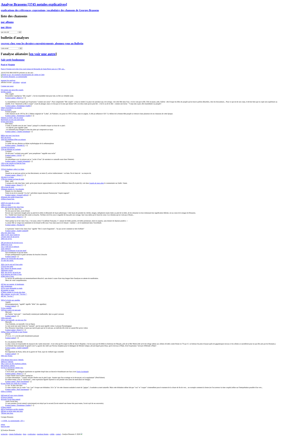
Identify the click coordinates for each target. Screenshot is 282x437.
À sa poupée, (6, 110)
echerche (4, 434)
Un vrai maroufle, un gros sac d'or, (14, 320)
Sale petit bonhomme (13, 59)
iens (24, 434)
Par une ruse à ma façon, (10, 135)
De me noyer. (6, 239)
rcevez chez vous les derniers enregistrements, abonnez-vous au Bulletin (42, 43)
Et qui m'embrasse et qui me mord (13, 251)
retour (3, 424)
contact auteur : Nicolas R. (15, 225)
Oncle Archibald (82, 372)
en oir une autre (43, 54)
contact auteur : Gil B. (13, 155)
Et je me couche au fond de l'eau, (13, 163)
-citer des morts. (7, 260)
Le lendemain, (7, 286)
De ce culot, (6, 205)
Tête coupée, (6, 92)
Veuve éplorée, (7, 397)
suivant (23, 82)
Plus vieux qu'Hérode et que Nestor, (14, 332)
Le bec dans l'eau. (8, 233)
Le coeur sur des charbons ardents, (14, 364)
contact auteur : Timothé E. (15, 145)
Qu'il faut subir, (7, 266)
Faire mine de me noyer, (10, 237)
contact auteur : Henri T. (14, 98)
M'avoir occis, (6, 245)
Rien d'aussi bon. (8, 199)
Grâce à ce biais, (7, 177)
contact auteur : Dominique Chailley (18, 106)
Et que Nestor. (7, 356)
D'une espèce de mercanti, (11, 310)
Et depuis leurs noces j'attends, (12, 360)
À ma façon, (6, 137)
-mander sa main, (8, 290)
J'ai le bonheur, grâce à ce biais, (12, 169)
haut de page (5, 426)
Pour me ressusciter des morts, (12, 258)
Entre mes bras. (7, 413)
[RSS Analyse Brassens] (81, 434)
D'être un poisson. (8, 147)
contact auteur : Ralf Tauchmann (17, 381)
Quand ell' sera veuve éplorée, (12, 395)
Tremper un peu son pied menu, (13, 120)
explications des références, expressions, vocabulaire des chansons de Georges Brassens (50, 10)
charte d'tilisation (15, 434)
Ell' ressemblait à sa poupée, (11, 108)
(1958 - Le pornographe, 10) (13, 421)
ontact (58, 434)
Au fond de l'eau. (8, 165)
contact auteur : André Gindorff (17, 231)
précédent (16, 82)
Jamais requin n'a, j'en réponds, (12, 189)
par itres (6, 27)
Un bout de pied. (7, 187)
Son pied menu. (7, 122)
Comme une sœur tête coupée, (12, 90)
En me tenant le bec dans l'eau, (12, 207)
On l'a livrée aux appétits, (10, 300)
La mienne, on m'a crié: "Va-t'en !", (14, 294)
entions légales (42, 434)
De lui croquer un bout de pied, (12, 179)
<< (2, 421)
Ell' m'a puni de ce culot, (10, 203)
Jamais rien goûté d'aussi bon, (12, 197)
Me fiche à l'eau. (7, 276)
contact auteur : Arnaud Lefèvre (17, 195)
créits (52, 434)
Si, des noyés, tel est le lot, (11, 272)
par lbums (7, 22)
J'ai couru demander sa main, (12, 288)
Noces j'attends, (7, 362)
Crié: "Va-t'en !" (7, 296)
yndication (32, 434)
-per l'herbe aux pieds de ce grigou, (14, 383)
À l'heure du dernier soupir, (11, 268)
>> (24, 421)
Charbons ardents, (8, 366)
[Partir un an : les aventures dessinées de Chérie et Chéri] (22, 75)
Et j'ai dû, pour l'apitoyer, (10, 235)
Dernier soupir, (7, 270)
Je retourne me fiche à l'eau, (11, 274)
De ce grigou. (6, 391)
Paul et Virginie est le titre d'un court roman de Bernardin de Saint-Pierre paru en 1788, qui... (33, 69)
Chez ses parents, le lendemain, (12, 284)
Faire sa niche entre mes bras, (12, 411)
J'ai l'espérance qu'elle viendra (12, 409)
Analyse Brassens (34, 4)
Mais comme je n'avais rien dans (13, 292)
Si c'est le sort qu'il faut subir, (12, 264)
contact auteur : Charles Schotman (18, 131)
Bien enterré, (6, 407)
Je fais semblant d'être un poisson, (13, 139)
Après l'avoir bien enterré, (11, 399)
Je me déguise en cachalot (11, 149)
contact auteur (11, 256)
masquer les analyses (8, 80)
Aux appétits (6, 308)
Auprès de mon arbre (96, 183)
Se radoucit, (6, 249)
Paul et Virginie (8, 64)
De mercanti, (6, 318)
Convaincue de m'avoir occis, (12, 243)
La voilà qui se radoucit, (10, 247)
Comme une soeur (7, 86)
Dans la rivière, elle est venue (12, 118)
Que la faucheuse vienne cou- (12, 368)
